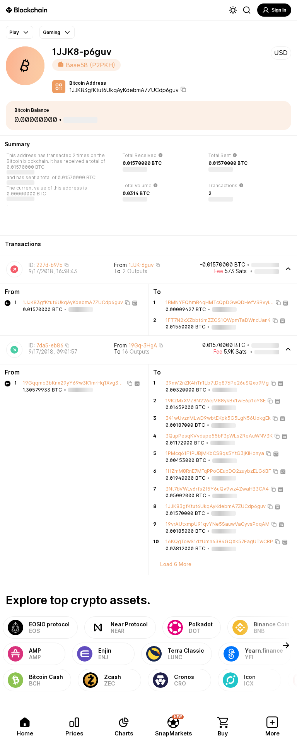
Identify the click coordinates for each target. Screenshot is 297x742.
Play (14, 32)
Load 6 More (175, 564)
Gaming (51, 32)
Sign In (278, 10)
